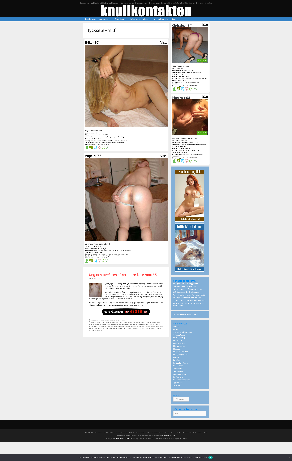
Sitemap (172, 435)
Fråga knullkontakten (139, 19)
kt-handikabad (140, 324)
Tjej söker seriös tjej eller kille (184, 287)
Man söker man (179, 346)
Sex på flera (178, 366)
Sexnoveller (104, 19)
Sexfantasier (178, 377)
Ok (211, 457)
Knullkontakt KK (179, 341)
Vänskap (176, 385)
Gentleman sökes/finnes (182, 332)
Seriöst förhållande (180, 363)
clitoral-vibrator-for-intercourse (101, 322)
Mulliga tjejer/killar (180, 355)
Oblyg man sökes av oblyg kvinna (185, 284)
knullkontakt (156, 322)
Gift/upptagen (95, 320)
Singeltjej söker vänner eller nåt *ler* (187, 298)
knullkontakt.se (94, 324)
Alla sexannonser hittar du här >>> (186, 315)
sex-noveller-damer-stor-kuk (98, 328)
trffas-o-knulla (156, 328)
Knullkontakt (90, 19)
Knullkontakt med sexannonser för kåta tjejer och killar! (146, 1)
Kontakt (175, 19)
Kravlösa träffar (179, 343)
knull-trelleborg (146, 322)
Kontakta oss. (165, 435)
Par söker (176, 360)
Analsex (176, 327)
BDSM (175, 329)
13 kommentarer (96, 330)
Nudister (176, 357)
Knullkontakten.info (122, 439)
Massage (176, 349)
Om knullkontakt (161, 19)
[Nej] (289, 457)
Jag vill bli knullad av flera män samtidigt (189, 301)
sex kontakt (137, 326)
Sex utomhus (178, 369)
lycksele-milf (129, 326)
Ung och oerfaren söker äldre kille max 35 (123, 275)
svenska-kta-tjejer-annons (141, 328)
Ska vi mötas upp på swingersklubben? (188, 289)
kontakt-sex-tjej (129, 324)
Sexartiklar (119, 19)
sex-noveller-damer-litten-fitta (152, 326)
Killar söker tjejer (179, 338)
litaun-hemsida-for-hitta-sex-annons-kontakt (109, 326)
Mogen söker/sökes (180, 352)
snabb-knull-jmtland (125, 328)
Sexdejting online (179, 374)
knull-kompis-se (134, 322)
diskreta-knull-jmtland (120, 322)
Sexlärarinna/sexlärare (117, 320)
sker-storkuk (113, 328)
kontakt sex (120, 324)
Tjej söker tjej (178, 383)
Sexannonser (105, 320)
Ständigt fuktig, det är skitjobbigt (186, 292)
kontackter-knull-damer (107, 324)
